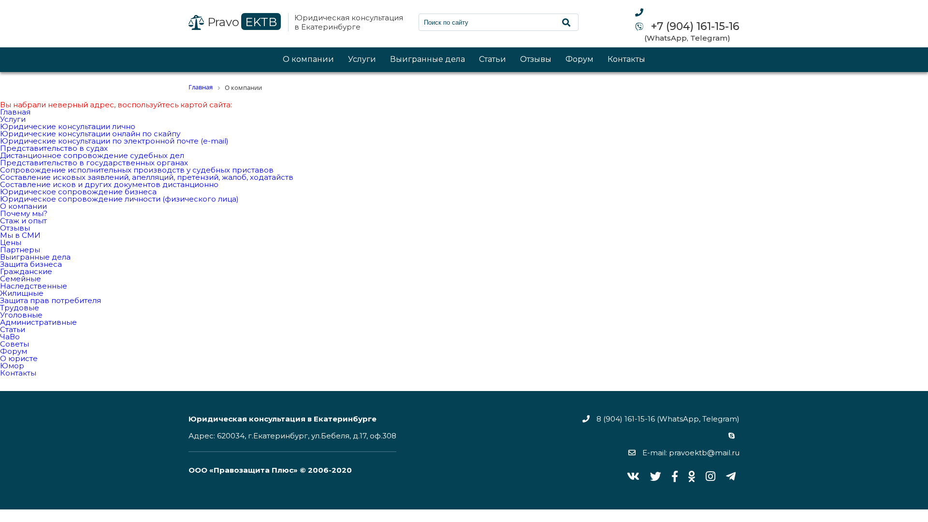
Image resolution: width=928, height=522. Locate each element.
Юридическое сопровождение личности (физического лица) (119, 199)
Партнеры (20, 249)
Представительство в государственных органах (94, 162)
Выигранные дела (427, 60)
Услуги (362, 60)
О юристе (19, 358)
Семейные (20, 278)
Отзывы (535, 60)
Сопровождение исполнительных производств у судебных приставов (137, 170)
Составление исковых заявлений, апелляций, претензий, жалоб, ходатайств (146, 177)
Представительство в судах (54, 148)
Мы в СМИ (20, 235)
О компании (308, 60)
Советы (14, 344)
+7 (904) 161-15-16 (694, 26)
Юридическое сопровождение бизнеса (78, 191)
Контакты (626, 60)
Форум (580, 60)
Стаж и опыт (23, 220)
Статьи (492, 60)
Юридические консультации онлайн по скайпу (90, 133)
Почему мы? (23, 213)
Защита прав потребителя (50, 300)
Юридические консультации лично (67, 126)
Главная (15, 112)
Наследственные (33, 286)
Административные (38, 322)
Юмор (12, 365)
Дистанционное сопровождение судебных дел (92, 155)
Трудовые (19, 307)
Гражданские (26, 271)
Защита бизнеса (31, 264)
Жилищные (22, 293)
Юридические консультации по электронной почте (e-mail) (114, 141)
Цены (10, 242)
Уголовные (21, 315)
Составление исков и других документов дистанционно (109, 184)
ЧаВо (10, 336)
